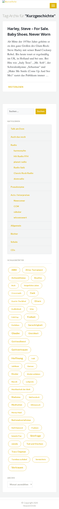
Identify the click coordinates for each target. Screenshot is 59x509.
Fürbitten (15, 325)
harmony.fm (20, 150)
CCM (16, 206)
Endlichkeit (16, 309)
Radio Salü (19, 167)
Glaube (15, 333)
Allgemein (16, 225)
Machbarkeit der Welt (20, 389)
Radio (14, 145)
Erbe (32, 309)
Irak (33, 358)
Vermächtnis (41, 459)
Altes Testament (34, 270)
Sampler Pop (16, 436)
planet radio (20, 161)
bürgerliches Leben (31, 285)
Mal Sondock (34, 397)
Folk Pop (15, 317)
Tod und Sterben (34, 444)
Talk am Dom (17, 128)
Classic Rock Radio (23, 173)
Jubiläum (15, 366)
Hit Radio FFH (21, 156)
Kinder (14, 374)
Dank (32, 293)
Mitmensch (35, 405)
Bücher (14, 233)
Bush (13, 285)
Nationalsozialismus (21, 420)
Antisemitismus (18, 278)
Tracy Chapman (18, 452)
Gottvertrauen (19, 349)
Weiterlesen (15, 86)
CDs (13, 250)
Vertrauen (17, 467)
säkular (17, 212)
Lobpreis (30, 382)
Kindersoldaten (33, 374)
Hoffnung (17, 358)
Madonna (15, 397)
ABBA (14, 270)
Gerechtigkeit (35, 325)
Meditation (16, 405)
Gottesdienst (18, 341)
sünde (14, 444)
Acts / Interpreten (20, 195)
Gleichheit (33, 333)
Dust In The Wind (18, 301)
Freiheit (31, 317)
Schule (14, 242)
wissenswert (20, 217)
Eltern (38, 301)
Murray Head (16, 412)
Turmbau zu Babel (19, 459)
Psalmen (35, 428)
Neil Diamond (17, 428)
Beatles (38, 278)
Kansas (31, 366)
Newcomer (19, 200)
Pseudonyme (17, 187)
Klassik (14, 382)
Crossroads (16, 293)
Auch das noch (18, 136)
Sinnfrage (35, 435)
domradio (19, 178)
